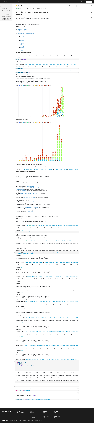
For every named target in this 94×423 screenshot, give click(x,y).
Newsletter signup (57, 416)
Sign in (82, 1)
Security (24, 420)
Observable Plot (32, 415)
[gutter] (7, 23)
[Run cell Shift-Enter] (78, 59)
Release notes (32, 417)
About (55, 412)
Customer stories (46, 416)
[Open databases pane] (92, 8)
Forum (44, 417)
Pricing (19, 1)
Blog (44, 412)
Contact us (56, 415)
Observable (32, 412)
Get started (88, 1)
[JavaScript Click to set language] (14, 59)
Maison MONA (20, 5)
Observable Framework (34, 413)
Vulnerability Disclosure (38, 420)
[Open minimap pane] (92, 10)
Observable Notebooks (20, 412)
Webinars (44, 413)
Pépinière (23, 8)
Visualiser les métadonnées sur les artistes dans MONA (5, 13)
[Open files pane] (92, 6)
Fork (73, 5)
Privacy (20, 420)
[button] (14, 10)
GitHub (55, 417)
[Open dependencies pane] (92, 13)
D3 (30, 416)
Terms (30, 420)
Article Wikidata (4, 8)
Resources (13, 1)
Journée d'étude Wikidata (6, 16)
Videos (44, 415)
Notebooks (6, 1)
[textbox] (47, 59)
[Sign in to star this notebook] (75, 6)
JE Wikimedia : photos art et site (6, 11)
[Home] (6, 414)
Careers (55, 413)
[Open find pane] (92, 15)
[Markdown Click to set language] (14, 386)
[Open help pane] (92, 17)
